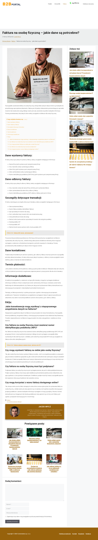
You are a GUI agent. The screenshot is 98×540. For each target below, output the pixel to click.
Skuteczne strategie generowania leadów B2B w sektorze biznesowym (14, 469)
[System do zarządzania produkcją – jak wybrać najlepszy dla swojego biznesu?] (81, 151)
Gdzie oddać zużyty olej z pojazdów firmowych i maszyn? (54, 441)
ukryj (25, 119)
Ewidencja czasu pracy (88, 4)
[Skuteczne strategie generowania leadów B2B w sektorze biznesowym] (81, 129)
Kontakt (74, 533)
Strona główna (6, 41)
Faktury (65, 4)
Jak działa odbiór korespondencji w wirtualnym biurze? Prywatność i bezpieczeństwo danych (14, 444)
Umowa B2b (57, 4)
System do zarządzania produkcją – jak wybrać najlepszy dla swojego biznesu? (34, 469)
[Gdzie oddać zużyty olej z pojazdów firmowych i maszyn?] (81, 106)
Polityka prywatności (65, 533)
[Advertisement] (49, 19)
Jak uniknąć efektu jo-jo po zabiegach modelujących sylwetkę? (54, 469)
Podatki (50, 4)
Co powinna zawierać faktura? (14, 401)
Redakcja (88, 533)
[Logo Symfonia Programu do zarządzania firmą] (75, 3)
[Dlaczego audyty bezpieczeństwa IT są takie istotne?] (81, 84)
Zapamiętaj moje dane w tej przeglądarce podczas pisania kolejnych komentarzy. (29, 516)
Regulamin (81, 533)
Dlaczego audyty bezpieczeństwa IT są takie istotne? (34, 440)
